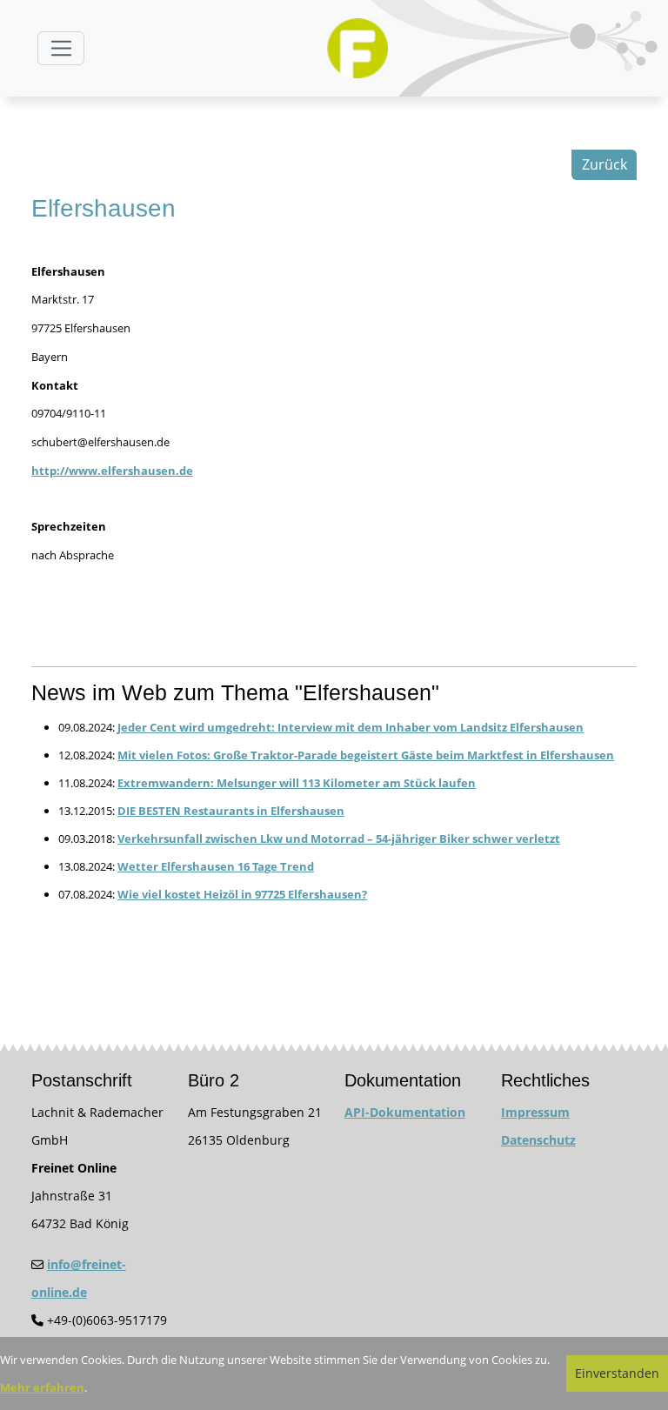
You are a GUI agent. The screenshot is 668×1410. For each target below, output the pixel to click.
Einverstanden (617, 1373)
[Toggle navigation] (60, 48)
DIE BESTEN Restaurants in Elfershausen (230, 811)
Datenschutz (538, 1140)
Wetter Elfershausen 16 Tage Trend (215, 866)
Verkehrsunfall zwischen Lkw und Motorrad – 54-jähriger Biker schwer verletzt (338, 838)
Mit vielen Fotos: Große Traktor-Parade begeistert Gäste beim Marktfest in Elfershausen (365, 755)
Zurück (604, 164)
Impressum (535, 1112)
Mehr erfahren (42, 1387)
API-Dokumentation (404, 1112)
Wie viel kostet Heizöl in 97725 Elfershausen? (242, 894)
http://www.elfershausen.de (112, 470)
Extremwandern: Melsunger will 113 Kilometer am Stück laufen (296, 783)
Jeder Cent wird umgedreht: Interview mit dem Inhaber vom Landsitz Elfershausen (350, 727)
